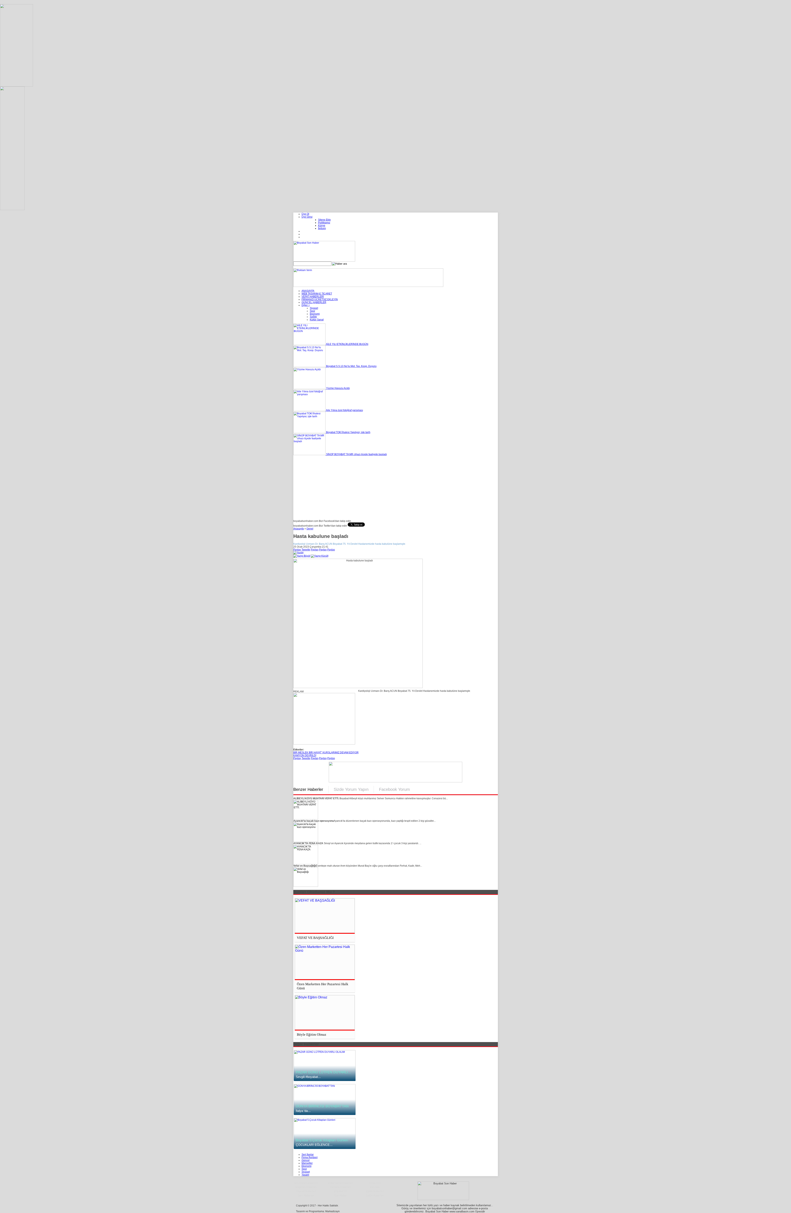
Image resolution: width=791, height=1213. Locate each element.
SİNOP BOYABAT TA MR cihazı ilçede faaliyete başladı (356, 454)
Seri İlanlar (308, 1154)
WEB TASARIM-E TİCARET (317, 293)
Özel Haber (340, 1195)
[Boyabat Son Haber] (324, 260)
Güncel (306, 1160)
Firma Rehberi (310, 1157)
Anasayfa (298, 528)
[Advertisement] (395, 486)
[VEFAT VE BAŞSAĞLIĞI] (325, 916)
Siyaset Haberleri (306, 1191)
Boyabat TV (340, 1191)
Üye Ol (305, 214)
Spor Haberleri (306, 1195)
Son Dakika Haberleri (306, 1183)
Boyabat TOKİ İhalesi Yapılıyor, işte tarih (347, 432)
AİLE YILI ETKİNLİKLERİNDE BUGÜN (346, 344)
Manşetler (307, 1163)
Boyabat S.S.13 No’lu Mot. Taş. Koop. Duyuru (351, 366)
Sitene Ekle (324, 219)
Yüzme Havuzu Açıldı (337, 388)
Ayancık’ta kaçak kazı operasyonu (313, 820)
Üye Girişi (307, 216)
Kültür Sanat (317, 319)
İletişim (322, 228)
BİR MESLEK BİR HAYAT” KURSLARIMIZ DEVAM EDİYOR (326, 752)
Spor (312, 311)
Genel (310, 528)
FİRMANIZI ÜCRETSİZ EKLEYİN (320, 299)
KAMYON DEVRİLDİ (304, 755)
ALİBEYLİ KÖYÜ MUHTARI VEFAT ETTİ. (316, 798)
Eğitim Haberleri (375, 1191)
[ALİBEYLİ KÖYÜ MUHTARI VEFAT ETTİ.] (305, 818)
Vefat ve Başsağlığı (304, 865)
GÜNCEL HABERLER (314, 302)
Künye (321, 225)
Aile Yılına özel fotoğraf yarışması (344, 410)
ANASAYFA (308, 290)
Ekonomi (315, 313)
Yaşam (305, 1174)
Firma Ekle (375, 1183)
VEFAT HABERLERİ (313, 296)
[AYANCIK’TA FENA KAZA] (305, 863)
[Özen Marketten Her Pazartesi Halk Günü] (325, 962)
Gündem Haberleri (340, 1187)
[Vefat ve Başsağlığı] (305, 886)
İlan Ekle (375, 1187)
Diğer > (306, 305)
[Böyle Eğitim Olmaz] (325, 1013)
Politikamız (324, 222)
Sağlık (313, 316)
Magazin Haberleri (306, 1187)
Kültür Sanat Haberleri (340, 1183)
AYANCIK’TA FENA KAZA (308, 843)
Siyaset (314, 308)
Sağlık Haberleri (375, 1195)
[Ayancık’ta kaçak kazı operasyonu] (305, 841)
